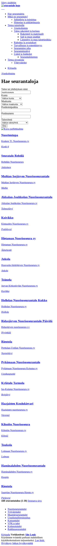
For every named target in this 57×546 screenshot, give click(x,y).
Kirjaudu (12, 68)
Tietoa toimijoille (16, 25)
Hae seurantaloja (16, 13)
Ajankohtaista (21, 28)
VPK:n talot (14, 523)
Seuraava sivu (35, 500)
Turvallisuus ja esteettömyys (28, 45)
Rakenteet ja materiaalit (32, 34)
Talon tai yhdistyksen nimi (14, 89)
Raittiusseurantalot (17, 529)
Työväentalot (14, 512)
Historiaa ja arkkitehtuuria (27, 22)
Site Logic (30, 534)
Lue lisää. (40, 540)
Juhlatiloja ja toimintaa (25, 19)
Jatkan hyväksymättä (22, 543)
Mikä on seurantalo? (18, 16)
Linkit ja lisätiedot (23, 54)
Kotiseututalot (15, 526)
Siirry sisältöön (8, 2)
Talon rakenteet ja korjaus (27, 31)
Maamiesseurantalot (17, 514)
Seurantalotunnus (29, 57)
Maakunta (6, 101)
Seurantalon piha (22, 48)
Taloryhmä (6, 119)
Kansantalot (13, 520)
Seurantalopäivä (22, 51)
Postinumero (7, 113)
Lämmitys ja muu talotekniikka (35, 39)
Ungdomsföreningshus (19, 517)
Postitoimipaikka (9, 107)
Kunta (4, 95)
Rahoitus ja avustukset (25, 42)
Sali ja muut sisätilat (30, 36)
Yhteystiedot (20, 62)
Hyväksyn (6, 543)
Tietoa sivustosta (16, 59)
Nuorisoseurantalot (17, 509)
